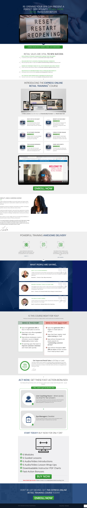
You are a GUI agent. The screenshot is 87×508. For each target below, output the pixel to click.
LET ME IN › (43, 247)
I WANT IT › (26, 256)
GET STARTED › (61, 257)
